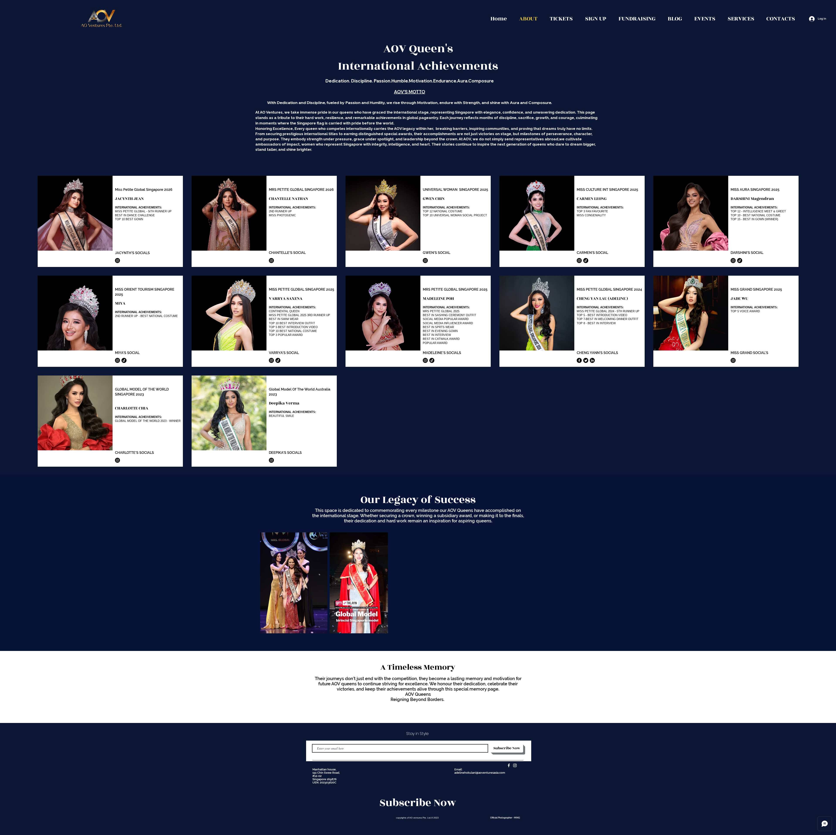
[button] (704, 19)
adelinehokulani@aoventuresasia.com (479, 772)
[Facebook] (579, 360)
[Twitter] (585, 360)
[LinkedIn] (592, 360)
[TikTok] (585, 260)
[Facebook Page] (508, 765)
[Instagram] (117, 260)
